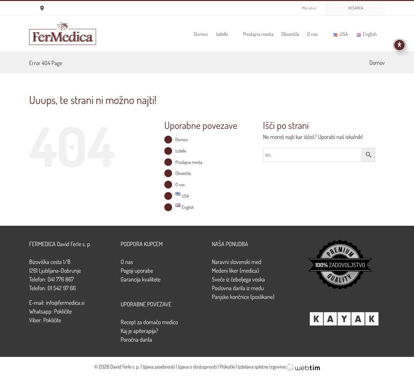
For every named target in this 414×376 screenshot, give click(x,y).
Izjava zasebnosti (159, 366)
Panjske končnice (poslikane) (243, 296)
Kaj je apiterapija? (139, 330)
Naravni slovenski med (236, 261)
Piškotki (227, 366)
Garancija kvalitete (140, 279)
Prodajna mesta (188, 162)
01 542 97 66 (62, 287)
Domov (377, 62)
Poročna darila (136, 339)
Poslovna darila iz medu (238, 287)
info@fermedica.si (65, 302)
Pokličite (63, 311)
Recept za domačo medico (149, 321)
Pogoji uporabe (137, 270)
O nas (180, 184)
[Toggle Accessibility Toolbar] (399, 45)
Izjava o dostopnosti (197, 366)
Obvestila (183, 173)
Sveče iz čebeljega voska (238, 279)
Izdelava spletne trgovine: (263, 366)
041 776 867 (61, 279)
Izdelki (180, 151)
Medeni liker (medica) (235, 270)
